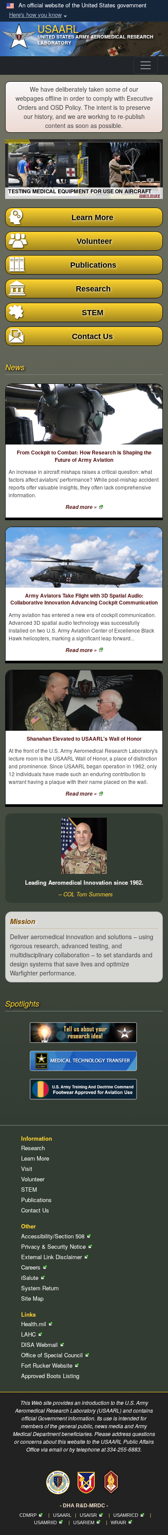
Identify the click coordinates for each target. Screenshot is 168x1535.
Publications (36, 1200)
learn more (149, 195)
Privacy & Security (54, 1246)
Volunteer (32, 1179)
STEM (29, 1189)
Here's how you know (35, 14)
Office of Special (52, 1355)
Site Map (32, 1298)
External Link (52, 1257)
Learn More (35, 1158)
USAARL (62, 1515)
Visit (26, 1168)
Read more (81, 507)
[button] (84, 217)
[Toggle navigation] (146, 65)
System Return (40, 1288)
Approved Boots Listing (50, 1376)
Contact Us (35, 1210)
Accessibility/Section (53, 1236)
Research (33, 1148)
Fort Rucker (47, 1365)
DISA (40, 1344)
